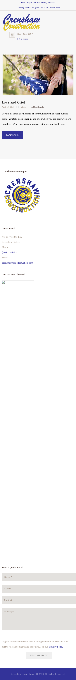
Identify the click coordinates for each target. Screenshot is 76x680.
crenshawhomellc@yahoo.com (17, 263)
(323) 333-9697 (25, 33)
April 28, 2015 (8, 107)
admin (23, 107)
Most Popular (38, 107)
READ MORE (12, 135)
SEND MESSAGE (39, 655)
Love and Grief (13, 102)
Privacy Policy (56, 646)
